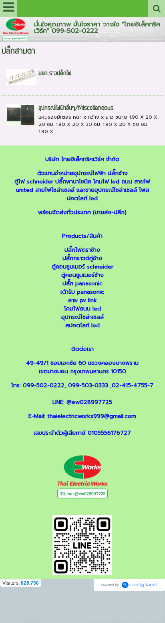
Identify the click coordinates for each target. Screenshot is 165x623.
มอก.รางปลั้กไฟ (54, 74)
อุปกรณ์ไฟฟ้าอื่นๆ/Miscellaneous (75, 108)
